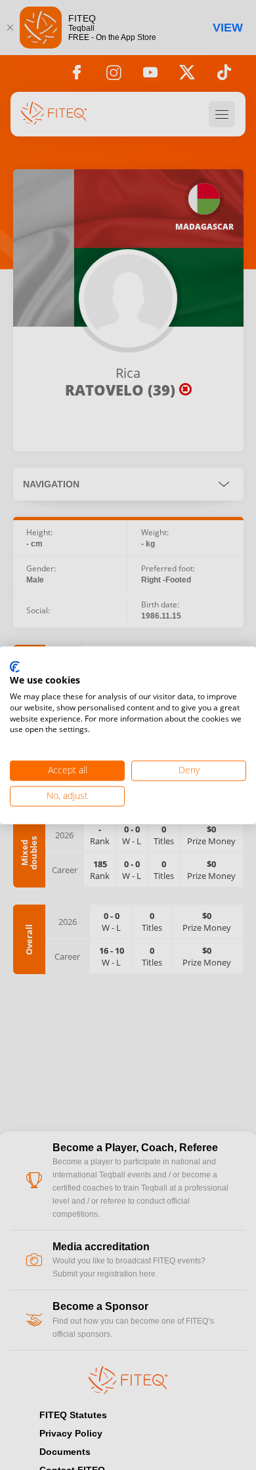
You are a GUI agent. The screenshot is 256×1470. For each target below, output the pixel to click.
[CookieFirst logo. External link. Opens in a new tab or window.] (15, 667)
